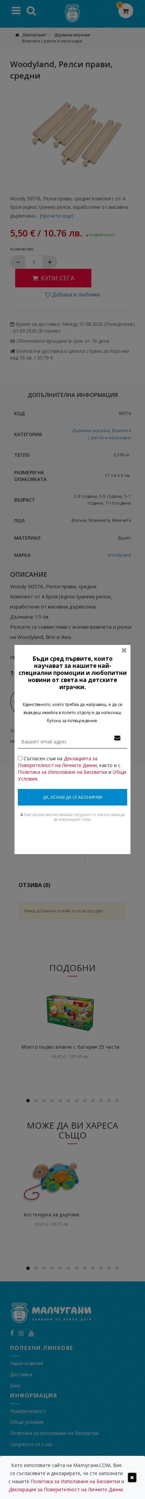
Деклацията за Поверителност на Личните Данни (57, 761)
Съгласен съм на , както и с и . (72, 768)
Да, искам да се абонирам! (73, 797)
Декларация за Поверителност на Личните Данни (66, 1489)
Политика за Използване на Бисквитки (62, 772)
